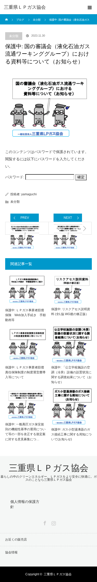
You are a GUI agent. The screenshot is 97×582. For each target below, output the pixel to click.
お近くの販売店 (16, 539)
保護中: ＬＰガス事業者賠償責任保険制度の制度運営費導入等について (25, 372)
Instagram (53, 522)
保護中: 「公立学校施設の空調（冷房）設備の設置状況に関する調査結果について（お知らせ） (71, 375)
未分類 (13, 36)
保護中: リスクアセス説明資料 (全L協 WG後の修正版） (70, 311)
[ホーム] (7, 16)
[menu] (90, 7)
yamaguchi (29, 194)
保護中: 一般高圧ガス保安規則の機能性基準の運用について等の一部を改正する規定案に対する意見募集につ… (25, 432)
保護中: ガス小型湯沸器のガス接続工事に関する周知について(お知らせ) (71, 434)
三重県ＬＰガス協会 (25, 7)
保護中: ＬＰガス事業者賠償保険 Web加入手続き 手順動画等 (25, 315)
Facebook (44, 522)
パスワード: (15, 177)
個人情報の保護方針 (24, 504)
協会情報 (11, 552)
